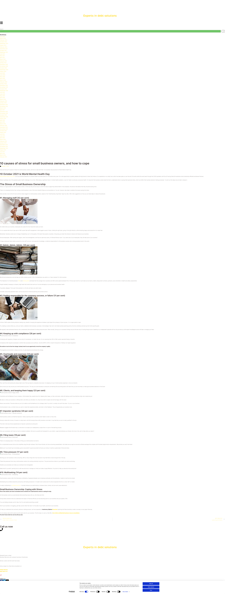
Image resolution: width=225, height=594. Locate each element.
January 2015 (3, 143)
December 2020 (4, 64)
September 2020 (4, 69)
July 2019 (2, 92)
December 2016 (4, 111)
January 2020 (3, 83)
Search (1, 29)
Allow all (151, 583)
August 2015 (3, 132)
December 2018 (4, 104)
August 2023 (3, 45)
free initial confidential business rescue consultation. (66, 513)
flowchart (54, 509)
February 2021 (3, 61)
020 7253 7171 (4, 571)
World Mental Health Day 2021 (7, 176)
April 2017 (2, 109)
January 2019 (3, 102)
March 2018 (3, 108)
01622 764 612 (4, 569)
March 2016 (3, 123)
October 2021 (3, 50)
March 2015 (3, 139)
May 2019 (2, 95)
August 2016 (3, 118)
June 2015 (2, 136)
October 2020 (3, 68)
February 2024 (3, 40)
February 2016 (3, 125)
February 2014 (3, 157)
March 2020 (3, 80)
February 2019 (3, 101)
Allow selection (151, 586)
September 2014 (4, 148)
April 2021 (2, 57)
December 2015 (4, 127)
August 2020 (3, 71)
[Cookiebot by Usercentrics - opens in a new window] (72, 592)
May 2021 (2, 55)
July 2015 (2, 134)
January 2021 (3, 62)
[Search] (223, 31)
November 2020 (4, 66)
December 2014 (4, 144)
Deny (151, 590)
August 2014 (3, 150)
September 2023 (4, 43)
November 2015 (4, 129)
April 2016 (2, 122)
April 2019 (2, 97)
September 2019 (4, 90)
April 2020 (2, 78)
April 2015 (2, 137)
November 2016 (4, 113)
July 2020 (2, 73)
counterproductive (15, 485)
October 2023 (3, 41)
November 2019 (4, 87)
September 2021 (4, 52)
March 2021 (3, 59)
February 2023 (3, 47)
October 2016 (3, 115)
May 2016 (2, 120)
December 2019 (4, 85)
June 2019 (2, 94)
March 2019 (3, 99)
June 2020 (2, 75)
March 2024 (3, 38)
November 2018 (4, 106)
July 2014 (2, 151)
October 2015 (3, 130)
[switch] (98, 592)
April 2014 (2, 153)
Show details (125, 591)
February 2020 (3, 82)
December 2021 (4, 48)
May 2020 (2, 76)
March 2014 (3, 155)
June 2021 (2, 54)
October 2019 (3, 89)
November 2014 (4, 146)
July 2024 (2, 36)
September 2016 (4, 116)
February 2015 (3, 141)
